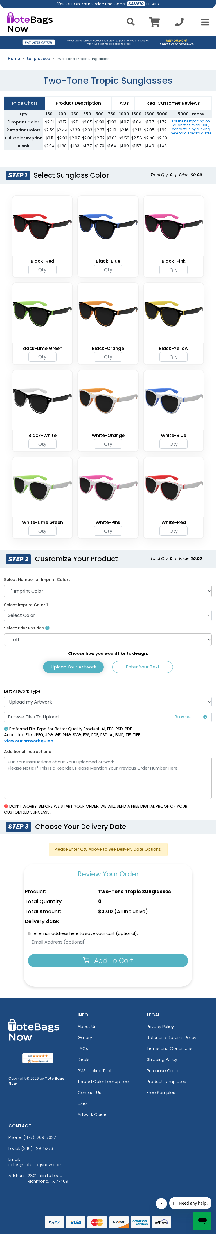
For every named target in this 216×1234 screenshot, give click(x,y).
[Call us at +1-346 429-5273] (179, 24)
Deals (83, 1059)
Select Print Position (24, 628)
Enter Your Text (143, 667)
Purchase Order (163, 1070)
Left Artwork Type (22, 691)
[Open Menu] (203, 22)
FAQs (83, 1048)
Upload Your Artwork (73, 667)
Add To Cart (112, 960)
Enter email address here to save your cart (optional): (83, 933)
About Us (87, 1026)
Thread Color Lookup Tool (104, 1081)
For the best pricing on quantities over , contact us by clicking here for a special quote (191, 127)
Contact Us (89, 1092)
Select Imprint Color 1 (26, 605)
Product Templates (166, 1081)
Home (14, 58)
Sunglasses (38, 58)
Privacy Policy (160, 1026)
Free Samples (161, 1092)
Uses (83, 1103)
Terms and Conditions (169, 1048)
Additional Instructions (27, 751)
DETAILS (152, 4)
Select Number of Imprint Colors (37, 579)
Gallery (85, 1037)
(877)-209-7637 (39, 1137)
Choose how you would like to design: (108, 653)
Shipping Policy (162, 1059)
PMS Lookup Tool (94, 1070)
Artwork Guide (92, 1114)
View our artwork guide (28, 741)
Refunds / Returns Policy (171, 1037)
